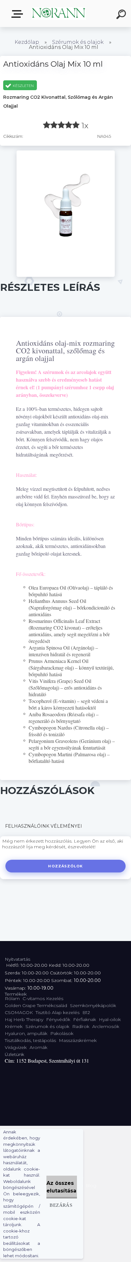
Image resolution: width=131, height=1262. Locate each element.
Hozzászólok (65, 866)
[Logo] (59, 13)
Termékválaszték (18, 14)
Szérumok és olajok (78, 42)
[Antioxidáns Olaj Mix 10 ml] (66, 153)
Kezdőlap (27, 42)
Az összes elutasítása (61, 1187)
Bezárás (61, 1205)
